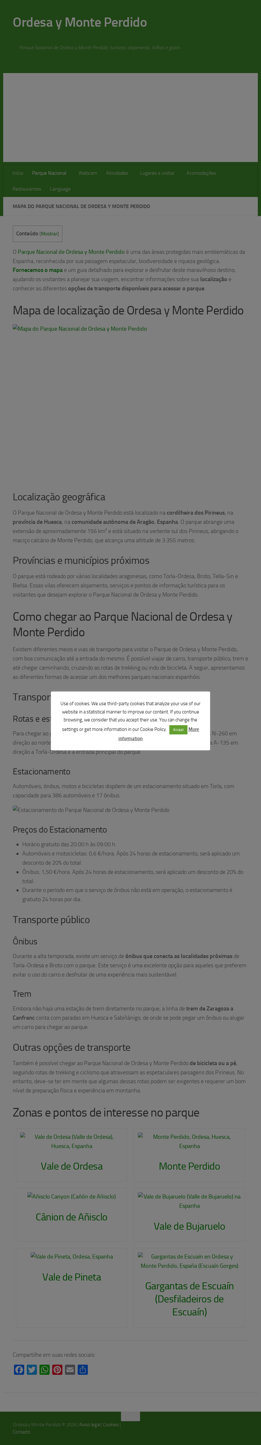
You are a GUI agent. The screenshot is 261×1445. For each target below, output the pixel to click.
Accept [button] (178, 730)
